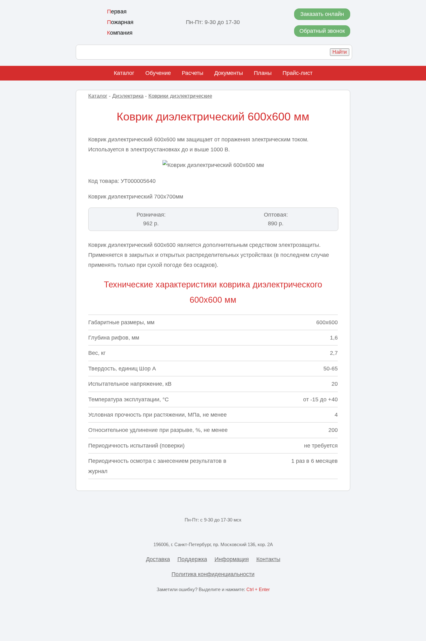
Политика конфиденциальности (213, 574)
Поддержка (192, 559)
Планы (263, 73)
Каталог (124, 73)
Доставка (158, 559)
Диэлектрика (127, 96)
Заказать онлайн (322, 14)
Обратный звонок (322, 31)
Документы (228, 73)
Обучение (158, 73)
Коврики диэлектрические (180, 96)
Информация (232, 559)
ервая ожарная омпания (120, 22)
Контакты (268, 559)
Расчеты (192, 73)
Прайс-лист (297, 73)
